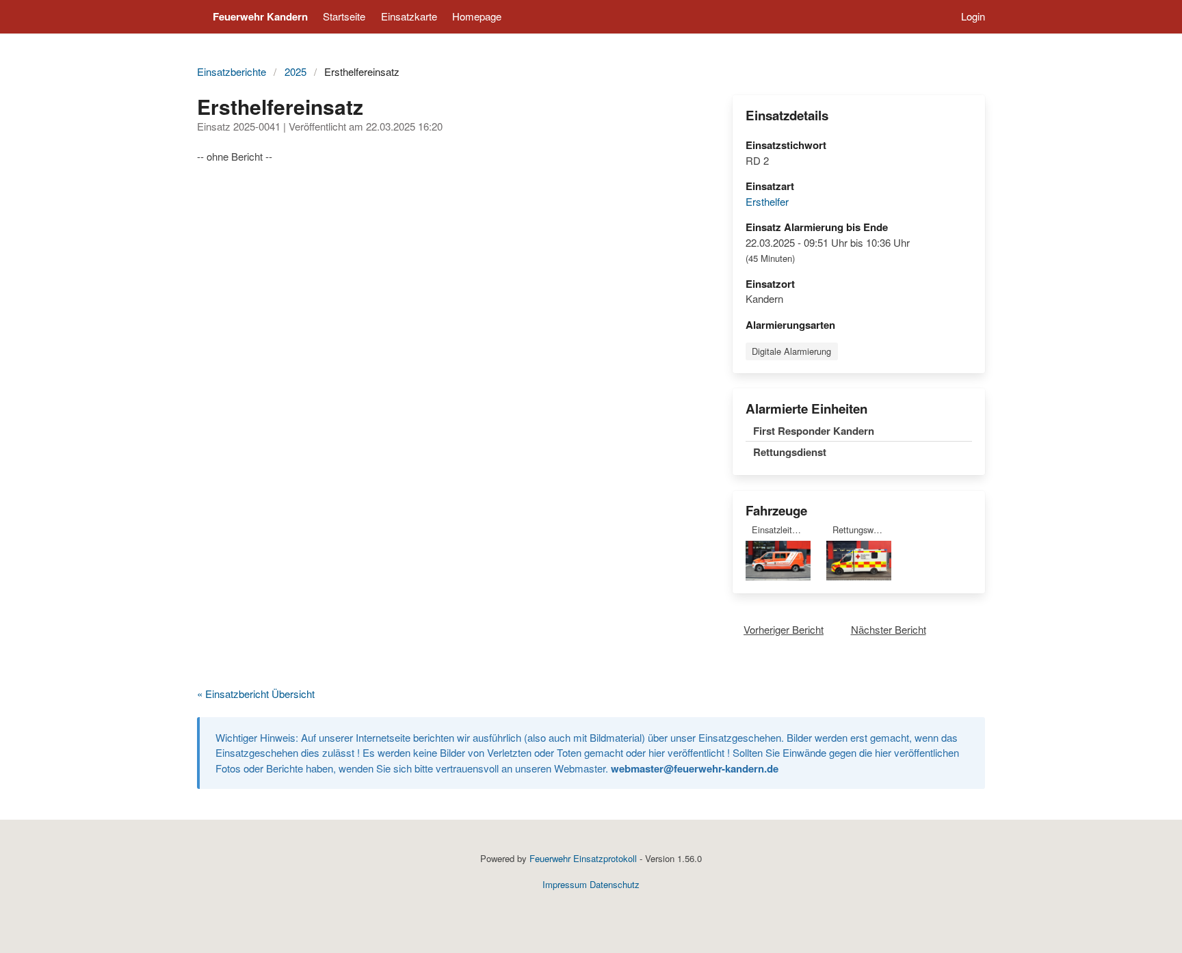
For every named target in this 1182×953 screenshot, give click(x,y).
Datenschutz (615, 884)
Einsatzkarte (409, 16)
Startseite (344, 16)
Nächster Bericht (888, 629)
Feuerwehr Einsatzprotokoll (583, 858)
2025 (295, 71)
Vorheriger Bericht (784, 629)
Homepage (476, 16)
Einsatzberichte (231, 71)
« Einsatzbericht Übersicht (256, 693)
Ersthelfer (767, 201)
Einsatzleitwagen (781, 529)
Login (973, 16)
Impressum (564, 884)
